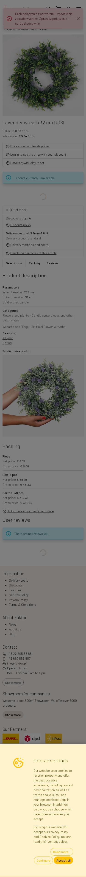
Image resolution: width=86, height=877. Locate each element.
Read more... (62, 852)
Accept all (63, 860)
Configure (43, 860)
